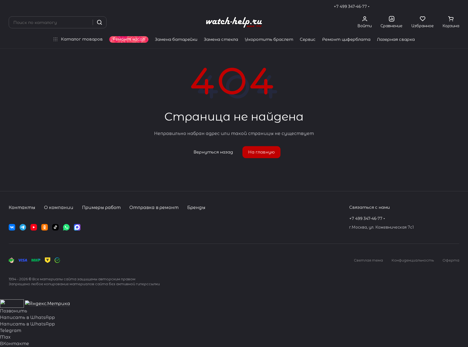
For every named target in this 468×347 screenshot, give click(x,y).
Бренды (196, 207)
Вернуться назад (213, 152)
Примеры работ (101, 207)
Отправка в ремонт (154, 207)
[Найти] (99, 22)
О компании (58, 207)
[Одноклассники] (44, 227)
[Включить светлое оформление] (457, 6)
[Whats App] (66, 227)
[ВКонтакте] (12, 227)
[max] (77, 227)
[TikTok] (55, 227)
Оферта (450, 260)
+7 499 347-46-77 (350, 6)
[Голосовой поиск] (87, 22)
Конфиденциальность (413, 260)
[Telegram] (23, 227)
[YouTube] (33, 227)
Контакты (22, 207)
